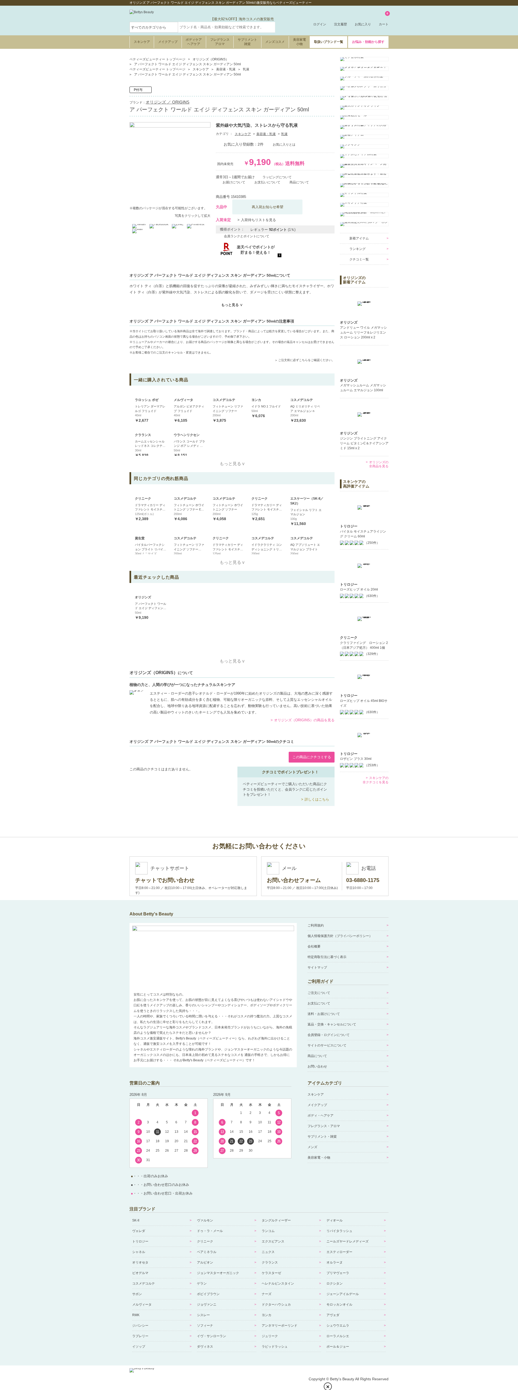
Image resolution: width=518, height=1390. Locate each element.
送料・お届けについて (324, 1014)
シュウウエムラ (337, 1325)
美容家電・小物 (319, 1157)
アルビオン (205, 1262)
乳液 (284, 134)
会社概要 (314, 946)
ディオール (334, 1220)
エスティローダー (339, 1252)
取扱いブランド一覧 (328, 42)
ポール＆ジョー (337, 1346)
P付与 (138, 90)
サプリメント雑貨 (247, 42)
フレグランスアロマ (220, 42)
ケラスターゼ (271, 1273)
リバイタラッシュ (339, 1231)
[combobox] (226, 27)
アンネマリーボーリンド (279, 1325)
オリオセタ (140, 1262)
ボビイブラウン (208, 1294)
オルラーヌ (334, 1262)
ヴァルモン (205, 1220)
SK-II (135, 1220)
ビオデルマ (140, 1273)
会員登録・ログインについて (329, 1035)
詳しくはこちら (317, 799)
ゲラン (202, 1283)
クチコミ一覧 (359, 259)
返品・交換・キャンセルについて (332, 1024)
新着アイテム (359, 238)
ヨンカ (266, 1315)
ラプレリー (140, 1336)
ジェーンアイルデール (342, 1294)
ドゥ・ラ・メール (210, 1231)
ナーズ (266, 1294)
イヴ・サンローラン (211, 1336)
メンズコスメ (275, 42)
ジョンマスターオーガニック (218, 1273)
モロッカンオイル (339, 1304)
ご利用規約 (316, 925)
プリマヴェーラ (337, 1273)
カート (383, 19)
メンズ (312, 1147)
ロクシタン (334, 1283)
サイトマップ (317, 967)
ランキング (357, 249)
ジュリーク (270, 1336)
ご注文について (319, 993)
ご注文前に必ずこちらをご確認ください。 (306, 360)
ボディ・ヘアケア (320, 1115)
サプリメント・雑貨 (322, 1136)
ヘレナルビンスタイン (278, 1283)
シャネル (138, 1252)
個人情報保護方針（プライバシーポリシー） (340, 936)
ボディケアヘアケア (194, 42)
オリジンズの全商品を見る (378, 464)
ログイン (319, 24)
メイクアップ (168, 42)
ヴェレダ (138, 1231)
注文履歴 (340, 24)
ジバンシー (140, 1325)
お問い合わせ (317, 1066)
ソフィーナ (205, 1325)
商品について (317, 1056)
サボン (137, 1294)
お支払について (319, 1003)
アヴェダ (332, 1315)
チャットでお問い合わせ (165, 880)
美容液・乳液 (266, 134)
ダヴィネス (205, 1346)
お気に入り (363, 24)
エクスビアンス (273, 1241)
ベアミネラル (206, 1252)
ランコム (268, 1231)
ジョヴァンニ (206, 1304)
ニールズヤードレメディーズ (347, 1241)
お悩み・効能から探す (368, 42)
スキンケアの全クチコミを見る (375, 780)
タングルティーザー (276, 1220)
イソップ (138, 1346)
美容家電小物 (299, 42)
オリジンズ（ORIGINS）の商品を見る (304, 720)
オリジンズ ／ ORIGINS (167, 102)
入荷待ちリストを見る (258, 220)
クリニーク (205, 1241)
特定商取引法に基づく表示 (327, 957)
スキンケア (142, 42)
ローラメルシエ (337, 1336)
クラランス (270, 1262)
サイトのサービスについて (327, 1045)
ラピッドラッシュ (275, 1346)
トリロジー (140, 1241)
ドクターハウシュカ (276, 1304)
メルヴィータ (142, 1304)
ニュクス (268, 1252)
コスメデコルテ (143, 1283)
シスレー (203, 1315)
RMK (135, 1315)
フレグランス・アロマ (324, 1126)
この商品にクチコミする (311, 757)
